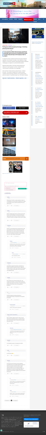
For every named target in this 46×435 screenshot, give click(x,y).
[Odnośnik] (15, 186)
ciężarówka (5, 417)
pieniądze (3, 421)
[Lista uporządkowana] (10, 186)
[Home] (4, 24)
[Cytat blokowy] (13, 186)
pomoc (13, 421)
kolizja (2, 418)
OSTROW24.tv (35, 422)
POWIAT (15, 19)
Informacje (10, 45)
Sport (39, 19)
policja (5, 173)
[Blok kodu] (14, 186)
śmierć (12, 426)
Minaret (15, 379)
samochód (17, 424)
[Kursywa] (6, 186)
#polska (9, 78)
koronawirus (6, 418)
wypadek (17, 425)
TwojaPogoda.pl (38, 43)
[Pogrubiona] (5, 186)
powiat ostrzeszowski (18, 422)
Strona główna (5, 19)
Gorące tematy (5, 45)
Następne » (16, 400)
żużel (15, 426)
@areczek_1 (4, 78)
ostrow (10, 50)
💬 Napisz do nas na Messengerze (31, 419)
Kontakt (35, 21)
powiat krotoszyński (9, 173)
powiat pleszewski (3, 424)
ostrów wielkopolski (10, 420)
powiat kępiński (12, 422)
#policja (13, 78)
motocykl (17, 418)
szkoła (6, 425)
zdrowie (7, 426)
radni (9, 424)
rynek (13, 424)
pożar (8, 424)
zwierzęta (10, 426)
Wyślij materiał (28, 19)
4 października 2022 (5, 50)
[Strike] (9, 186)
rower (11, 424)
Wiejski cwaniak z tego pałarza (18, 329)
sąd (10, 425)
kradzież (13, 418)
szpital (8, 425)
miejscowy (15, 242)
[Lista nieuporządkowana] (11, 186)
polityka (10, 421)
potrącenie (15, 421)
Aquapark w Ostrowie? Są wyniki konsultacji (39, 57)
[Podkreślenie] (8, 186)
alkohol (2, 417)
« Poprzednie (7, 400)
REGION (35, 19)
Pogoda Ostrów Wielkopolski (37, 42)
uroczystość (12, 425)
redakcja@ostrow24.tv (34, 416)
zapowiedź (3, 426)
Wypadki (20, 19)
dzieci (14, 417)
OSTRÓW (11, 19)
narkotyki (20, 418)
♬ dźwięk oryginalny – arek (20, 78)
